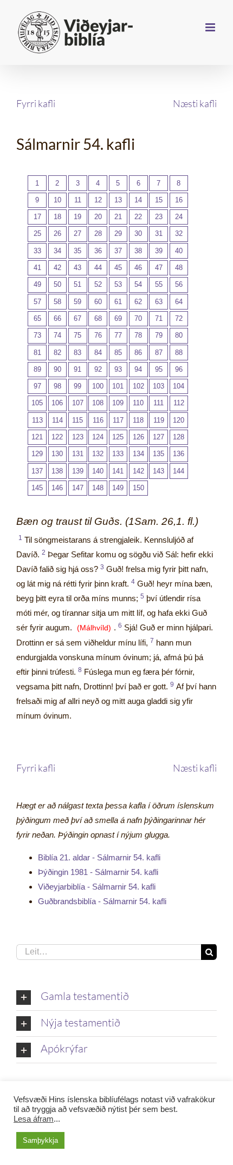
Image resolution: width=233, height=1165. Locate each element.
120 (178, 420)
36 (98, 251)
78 (138, 335)
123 (77, 437)
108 (97, 403)
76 (98, 335)
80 (179, 335)
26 (57, 233)
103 (158, 386)
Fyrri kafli (35, 103)
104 (178, 386)
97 (37, 386)
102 (138, 386)
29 (118, 233)
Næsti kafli (195, 103)
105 (37, 403)
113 (37, 420)
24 (179, 217)
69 (118, 318)
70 (138, 318)
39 (159, 251)
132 (97, 454)
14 (138, 200)
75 (77, 335)
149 (118, 488)
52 (98, 284)
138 (57, 471)
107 (77, 403)
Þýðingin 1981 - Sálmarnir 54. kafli (98, 872)
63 (159, 302)
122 (57, 437)
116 (98, 420)
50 (57, 284)
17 (37, 217)
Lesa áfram (34, 1119)
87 (159, 352)
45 (118, 268)
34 (57, 251)
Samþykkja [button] (40, 1140)
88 (179, 352)
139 (77, 471)
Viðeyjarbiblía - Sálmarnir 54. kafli (97, 886)
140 (97, 471)
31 (159, 233)
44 (98, 268)
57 (37, 302)
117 (118, 420)
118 (138, 420)
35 (77, 251)
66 (57, 318)
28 (98, 233)
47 (159, 268)
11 (77, 200)
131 (77, 454)
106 (57, 403)
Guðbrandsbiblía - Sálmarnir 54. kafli (102, 901)
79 (159, 335)
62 (138, 302)
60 (98, 302)
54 (138, 284)
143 (158, 471)
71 (159, 318)
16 (179, 200)
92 (98, 369)
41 (37, 268)
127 (158, 437)
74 (57, 335)
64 (179, 302)
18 (57, 217)
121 (37, 437)
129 (37, 454)
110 (138, 403)
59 (77, 302)
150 (138, 488)
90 (57, 369)
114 (57, 420)
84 (98, 352)
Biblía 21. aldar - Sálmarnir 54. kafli (99, 857)
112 (178, 403)
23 (159, 217)
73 (37, 335)
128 (178, 437)
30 (138, 233)
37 (118, 251)
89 (37, 369)
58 (57, 302)
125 (118, 437)
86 (138, 352)
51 (77, 284)
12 (98, 200)
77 (118, 335)
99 (77, 386)
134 (138, 454)
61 (118, 302)
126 (138, 437)
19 (77, 217)
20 (98, 217)
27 (77, 233)
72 (179, 318)
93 (118, 369)
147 (77, 488)
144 (178, 471)
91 (77, 369)
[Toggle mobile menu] (211, 27)
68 (98, 318)
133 (118, 454)
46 (138, 268)
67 (77, 318)
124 (97, 437)
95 (159, 369)
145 (37, 488)
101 (118, 386)
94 (138, 369)
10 (57, 200)
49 (37, 284)
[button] (116, 997)
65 (37, 318)
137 (37, 471)
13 (118, 200)
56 (179, 284)
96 (179, 369)
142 (138, 471)
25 (37, 233)
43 (77, 268)
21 (118, 217)
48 (179, 268)
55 (159, 284)
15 (159, 200)
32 (179, 233)
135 (158, 454)
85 (118, 352)
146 (57, 488)
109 (118, 403)
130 (57, 454)
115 (77, 420)
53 (118, 284)
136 (178, 454)
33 (37, 251)
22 (138, 217)
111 (158, 403)
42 (57, 268)
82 (57, 352)
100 (97, 386)
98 (57, 386)
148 (97, 488)
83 (77, 352)
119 (158, 420)
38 (138, 251)
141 (118, 471)
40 (179, 251)
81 (37, 352)
